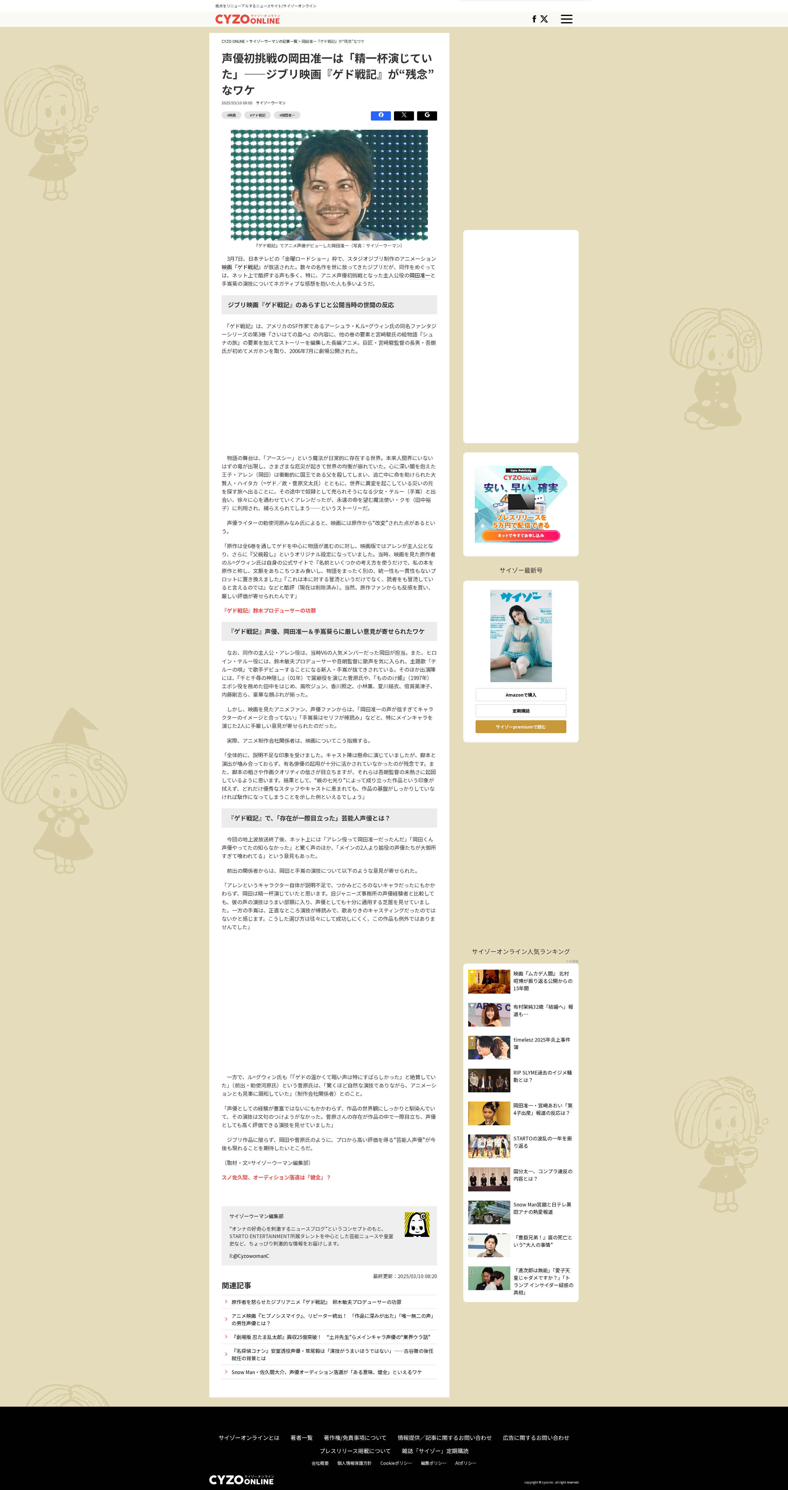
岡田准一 (419, 275)
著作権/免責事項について (355, 1437)
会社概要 (320, 1463)
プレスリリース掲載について (355, 1451)
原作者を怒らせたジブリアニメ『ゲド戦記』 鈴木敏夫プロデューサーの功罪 (316, 1301)
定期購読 (521, 711)
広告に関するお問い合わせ (536, 1437)
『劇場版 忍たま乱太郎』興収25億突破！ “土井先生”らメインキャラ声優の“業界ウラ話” (330, 1337)
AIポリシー (465, 1463)
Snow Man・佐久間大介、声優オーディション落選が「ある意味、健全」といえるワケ (326, 1372)
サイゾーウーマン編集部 (256, 1216)
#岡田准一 (287, 115)
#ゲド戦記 (257, 115)
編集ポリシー (434, 1463)
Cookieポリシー (396, 1463)
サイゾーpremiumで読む (521, 727)
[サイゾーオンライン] (247, 18)
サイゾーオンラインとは (249, 1437)
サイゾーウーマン (271, 102)
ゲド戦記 (247, 267)
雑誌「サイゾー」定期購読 (435, 1451)
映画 (227, 267)
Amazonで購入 (521, 695)
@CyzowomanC (251, 1255)
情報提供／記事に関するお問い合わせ (445, 1437)
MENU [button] (567, 19)
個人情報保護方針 (354, 1463)
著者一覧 (302, 1437)
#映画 (231, 115)
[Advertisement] (329, 404)
